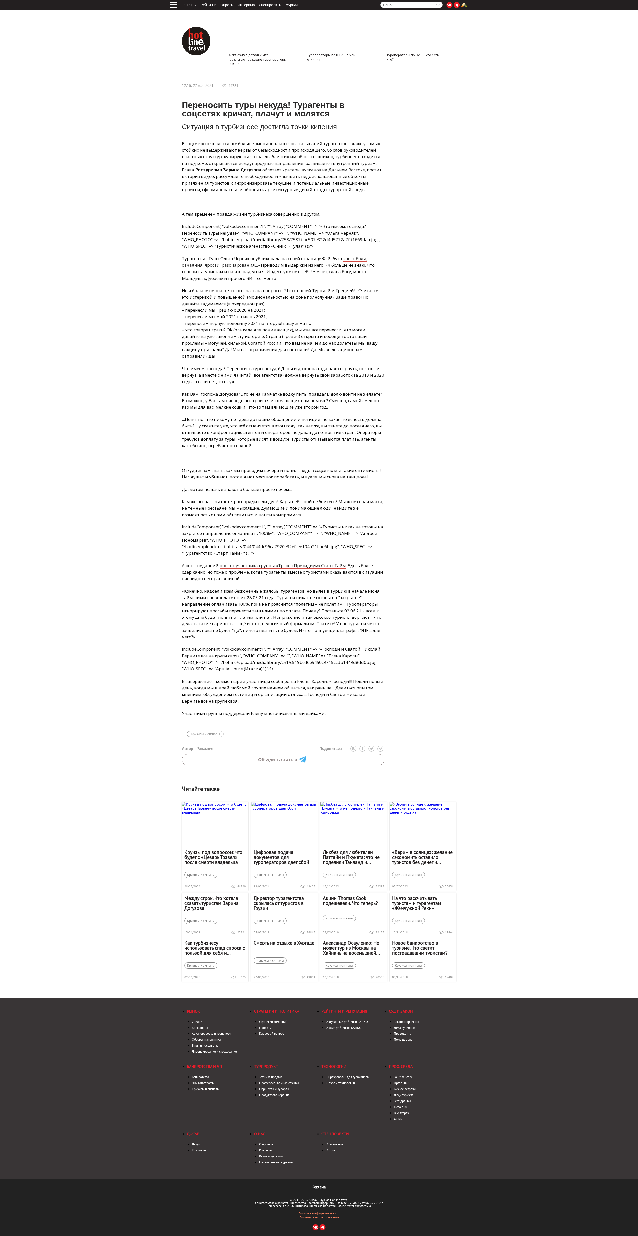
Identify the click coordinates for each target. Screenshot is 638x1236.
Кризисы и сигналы (205, 734)
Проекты (265, 1028)
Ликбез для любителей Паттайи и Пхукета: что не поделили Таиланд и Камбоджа (351, 857)
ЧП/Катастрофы (203, 1083)
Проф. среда (401, 1066)
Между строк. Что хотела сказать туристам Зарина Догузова (211, 903)
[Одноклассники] (362, 749)
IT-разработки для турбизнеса (347, 1077)
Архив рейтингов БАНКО (343, 1028)
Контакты (265, 1150)
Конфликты (200, 1028)
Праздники (401, 1083)
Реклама (319, 1187)
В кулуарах (401, 1113)
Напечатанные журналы (276, 1162)
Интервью (246, 5)
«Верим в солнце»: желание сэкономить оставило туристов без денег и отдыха (422, 857)
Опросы (227, 5)
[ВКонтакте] (353, 749)
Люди (196, 1144)
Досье (193, 1134)
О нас (259, 1134)
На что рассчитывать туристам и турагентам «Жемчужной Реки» (416, 903)
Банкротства (200, 1077)
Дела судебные (405, 1028)
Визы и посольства (205, 1045)
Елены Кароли (312, 681)
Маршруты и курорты (274, 1089)
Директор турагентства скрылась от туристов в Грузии (279, 903)
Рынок (193, 1011)
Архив (330, 1150)
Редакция (197, 748)
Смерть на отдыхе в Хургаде (284, 942)
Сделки (197, 1022)
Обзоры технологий (340, 1083)
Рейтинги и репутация (344, 1011)
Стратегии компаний (273, 1022)
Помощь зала (403, 1039)
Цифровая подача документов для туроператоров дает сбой (281, 857)
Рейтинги (208, 5)
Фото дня (400, 1107)
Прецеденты (403, 1033)
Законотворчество (406, 1022)
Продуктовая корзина (274, 1095)
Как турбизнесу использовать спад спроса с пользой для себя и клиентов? (214, 947)
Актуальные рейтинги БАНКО (347, 1022)
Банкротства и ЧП (204, 1066)
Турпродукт (266, 1066)
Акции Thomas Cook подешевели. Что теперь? (350, 901)
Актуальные (334, 1144)
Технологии (333, 1066)
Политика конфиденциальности (319, 1213)
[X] (371, 749)
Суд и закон (401, 1011)
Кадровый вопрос (271, 1033)
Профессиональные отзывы (279, 1083)
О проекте (266, 1144)
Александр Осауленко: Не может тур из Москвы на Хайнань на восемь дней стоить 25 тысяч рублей (351, 947)
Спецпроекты (270, 5)
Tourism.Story (403, 1077)
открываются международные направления (256, 163)
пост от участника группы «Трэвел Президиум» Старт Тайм (283, 565)
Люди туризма (403, 1095)
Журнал (292, 5)
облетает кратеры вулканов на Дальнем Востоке (313, 170)
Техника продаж (270, 1077)
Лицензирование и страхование (214, 1051)
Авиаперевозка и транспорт (211, 1033)
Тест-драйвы (402, 1101)
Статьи (190, 5)
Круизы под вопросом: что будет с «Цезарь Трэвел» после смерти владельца (213, 857)
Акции (398, 1119)
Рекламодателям (271, 1156)
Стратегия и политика (276, 1011)
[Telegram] (380, 749)
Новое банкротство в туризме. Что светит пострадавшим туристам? (420, 947)
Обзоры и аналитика (206, 1039)
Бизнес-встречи (405, 1089)
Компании (199, 1150)
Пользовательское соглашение (319, 1217)
